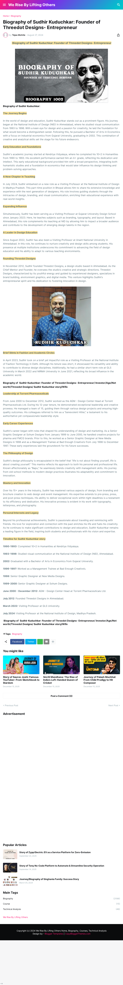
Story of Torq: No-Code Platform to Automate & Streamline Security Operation (61, 865)
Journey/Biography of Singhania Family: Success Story (49, 879)
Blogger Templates (54, 933)
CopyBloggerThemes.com (77, 933)
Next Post (113, 705)
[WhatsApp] (40, 641)
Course (61, 903)
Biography (16, 16)
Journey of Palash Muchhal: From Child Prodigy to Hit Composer (100, 680)
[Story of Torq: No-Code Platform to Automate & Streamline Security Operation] (10, 867)
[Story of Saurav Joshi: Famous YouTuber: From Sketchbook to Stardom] (21, 665)
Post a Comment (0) (61, 696)
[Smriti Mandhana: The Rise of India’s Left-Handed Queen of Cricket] (61, 665)
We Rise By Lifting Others (31, 5)
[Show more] (53, 641)
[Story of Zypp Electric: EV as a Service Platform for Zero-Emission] (10, 854)
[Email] (46, 641)
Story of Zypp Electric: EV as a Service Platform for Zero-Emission (55, 852)
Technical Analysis (61, 909)
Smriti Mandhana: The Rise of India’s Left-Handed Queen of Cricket (60, 680)
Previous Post (11, 705)
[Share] (117, 35)
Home (6, 16)
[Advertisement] (25, 777)
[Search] (119, 4)
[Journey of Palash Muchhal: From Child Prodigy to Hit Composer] (102, 665)
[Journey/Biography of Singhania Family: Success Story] (10, 881)
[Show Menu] (4, 4)
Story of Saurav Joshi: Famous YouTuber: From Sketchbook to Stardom (21, 680)
